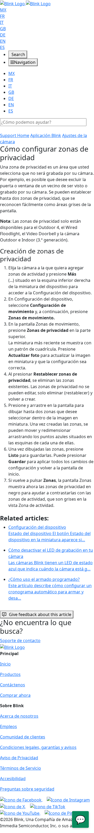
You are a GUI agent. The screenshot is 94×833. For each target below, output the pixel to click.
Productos (10, 674)
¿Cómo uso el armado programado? (50, 588)
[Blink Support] (25, 3)
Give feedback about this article (40, 614)
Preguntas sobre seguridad (27, 789)
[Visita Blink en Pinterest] (65, 813)
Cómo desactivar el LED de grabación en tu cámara (50, 559)
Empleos (8, 726)
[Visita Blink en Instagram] (68, 799)
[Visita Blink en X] (13, 806)
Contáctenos (12, 685)
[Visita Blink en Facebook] (21, 799)
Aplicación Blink (45, 135)
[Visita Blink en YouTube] (20, 813)
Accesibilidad (13, 778)
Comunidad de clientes (22, 737)
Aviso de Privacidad (19, 758)
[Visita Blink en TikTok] (47, 806)
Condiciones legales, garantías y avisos (38, 747)
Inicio (5, 664)
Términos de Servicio (20, 768)
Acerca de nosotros (19, 716)
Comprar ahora (15, 695)
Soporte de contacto (20, 640)
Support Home (14, 135)
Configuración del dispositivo (49, 533)
